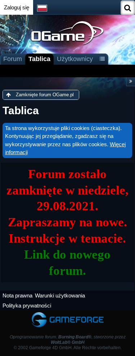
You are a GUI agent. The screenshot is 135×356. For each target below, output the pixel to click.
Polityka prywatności (27, 305)
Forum (12, 59)
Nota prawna (17, 295)
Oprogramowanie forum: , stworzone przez (68, 339)
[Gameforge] (68, 314)
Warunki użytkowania (60, 295)
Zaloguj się (16, 7)
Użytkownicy (75, 59)
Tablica (39, 59)
